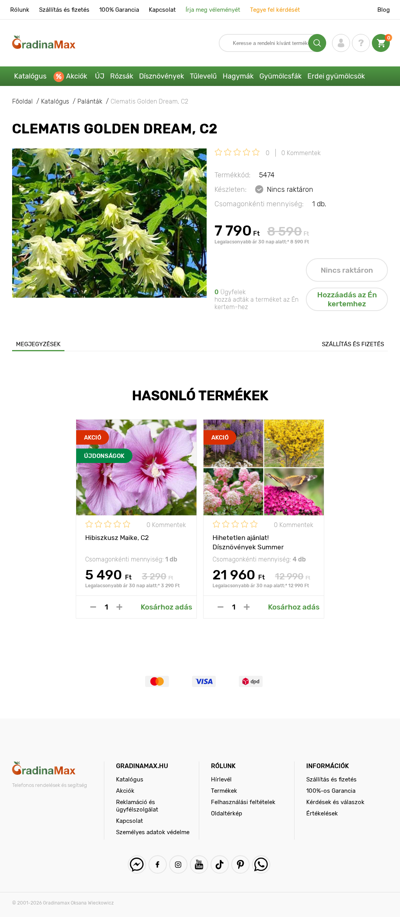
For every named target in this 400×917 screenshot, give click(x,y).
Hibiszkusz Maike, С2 (117, 538)
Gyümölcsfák (280, 76)
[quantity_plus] (119, 607)
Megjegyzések (38, 344)
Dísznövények (161, 76)
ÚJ (99, 76)
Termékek (224, 790)
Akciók (76, 76)
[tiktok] (220, 864)
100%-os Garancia (330, 790)
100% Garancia (119, 9)
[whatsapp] (261, 864)
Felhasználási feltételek (243, 802)
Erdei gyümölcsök (336, 76)
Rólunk (19, 9)
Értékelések (322, 813)
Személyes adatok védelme (152, 832)
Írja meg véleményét (213, 9)
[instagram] (178, 864)
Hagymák (238, 76)
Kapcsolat (162, 9)
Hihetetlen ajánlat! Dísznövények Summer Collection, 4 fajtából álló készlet (262, 542)
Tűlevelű (203, 76)
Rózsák (121, 76)
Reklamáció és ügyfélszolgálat (137, 806)
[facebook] (157, 864)
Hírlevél (221, 779)
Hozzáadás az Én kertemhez (347, 299)
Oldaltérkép (226, 813)
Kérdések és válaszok (335, 802)
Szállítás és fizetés (64, 9)
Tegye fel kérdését (275, 9)
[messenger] (137, 864)
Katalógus (30, 76)
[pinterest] (240, 864)
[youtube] (199, 864)
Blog (383, 9)
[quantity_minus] (93, 607)
